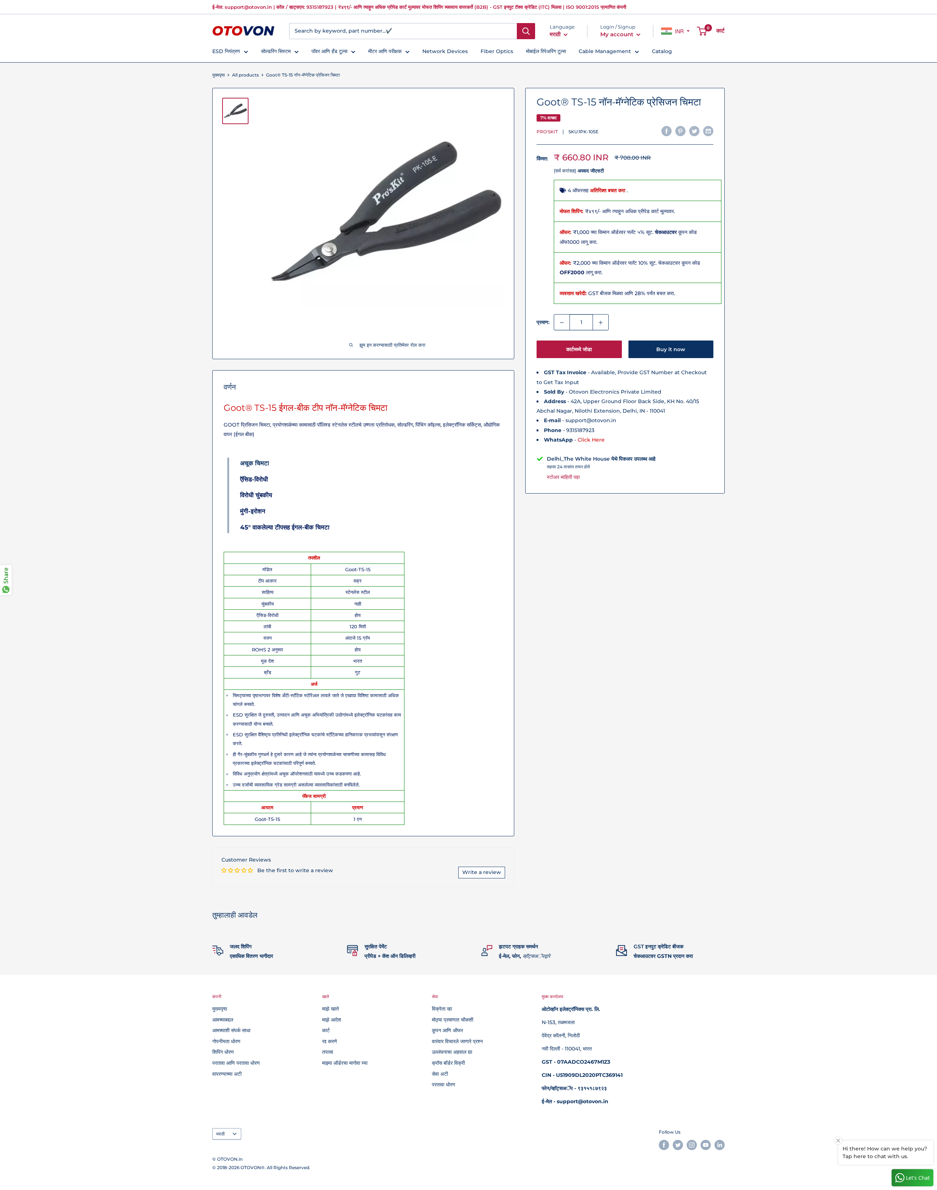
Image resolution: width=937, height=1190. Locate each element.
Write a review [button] (481, 872)
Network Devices (445, 51)
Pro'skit (547, 132)
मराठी (220, 1134)
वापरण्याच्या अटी (227, 1074)
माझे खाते (330, 1008)
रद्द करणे (329, 1041)
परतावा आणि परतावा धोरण (236, 1063)
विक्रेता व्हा (442, 1008)
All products (245, 75)
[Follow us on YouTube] (706, 1145)
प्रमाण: (543, 322)
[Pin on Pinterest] (680, 131)
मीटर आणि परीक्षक (385, 51)
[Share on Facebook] (666, 131)
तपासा (327, 1052)
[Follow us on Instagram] (692, 1145)
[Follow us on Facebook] (664, 1145)
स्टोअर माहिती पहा (563, 477)
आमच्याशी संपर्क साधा (231, 1030)
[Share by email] (708, 131)
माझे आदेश (331, 1019)
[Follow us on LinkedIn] (719, 1145)
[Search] (526, 31)
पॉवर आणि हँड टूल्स (329, 51)
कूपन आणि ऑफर (447, 1030)
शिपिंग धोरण (223, 1052)
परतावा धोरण (443, 1084)
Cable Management (605, 51)
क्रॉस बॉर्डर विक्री (448, 1063)
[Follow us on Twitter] (678, 1145)
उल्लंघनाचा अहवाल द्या (452, 1052)
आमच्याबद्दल (222, 1019)
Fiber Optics (497, 51)
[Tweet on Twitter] (694, 131)
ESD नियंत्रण (226, 51)
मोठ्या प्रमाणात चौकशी (452, 1019)
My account (617, 34)
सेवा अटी (440, 1074)
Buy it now (670, 349)
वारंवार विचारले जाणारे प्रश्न (457, 1041)
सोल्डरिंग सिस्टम (276, 51)
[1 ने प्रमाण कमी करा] (562, 322)
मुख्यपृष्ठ (218, 75)
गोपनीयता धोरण (226, 1041)
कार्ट (326, 1030)
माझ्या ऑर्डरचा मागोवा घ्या (344, 1063)
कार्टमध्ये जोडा (579, 349)
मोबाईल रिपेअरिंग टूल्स (546, 51)
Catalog (662, 51)
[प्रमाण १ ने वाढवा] (600, 322)
